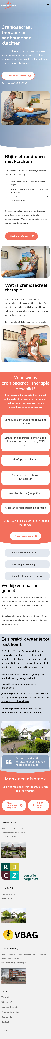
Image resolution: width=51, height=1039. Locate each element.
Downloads (6, 1017)
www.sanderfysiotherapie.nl (14, 962)
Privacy (4, 1030)
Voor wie (5, 997)
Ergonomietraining (10, 1012)
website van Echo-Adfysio (15, 701)
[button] (48, 5)
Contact (5, 1022)
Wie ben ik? (6, 1002)
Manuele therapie (9, 1007)
